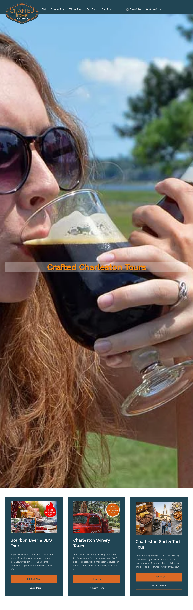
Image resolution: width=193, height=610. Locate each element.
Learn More (35, 588)
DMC (44, 9)
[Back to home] (22, 13)
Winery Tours (75, 9)
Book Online (136, 9)
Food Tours (92, 9)
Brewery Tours (58, 9)
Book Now (35, 579)
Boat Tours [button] (107, 9)
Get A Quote (155, 9)
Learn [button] (119, 9)
